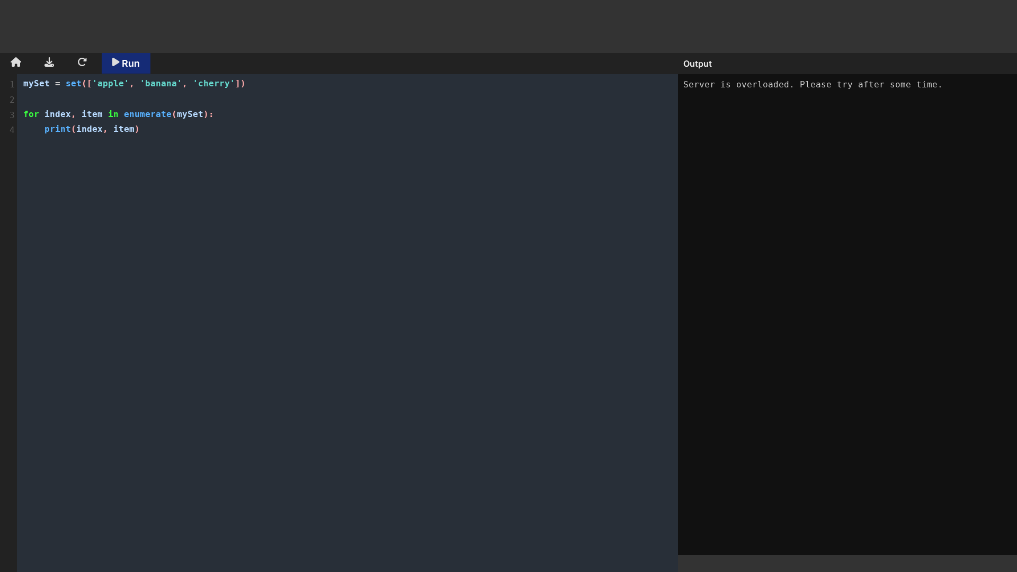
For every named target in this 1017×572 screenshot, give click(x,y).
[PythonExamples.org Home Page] (16, 63)
